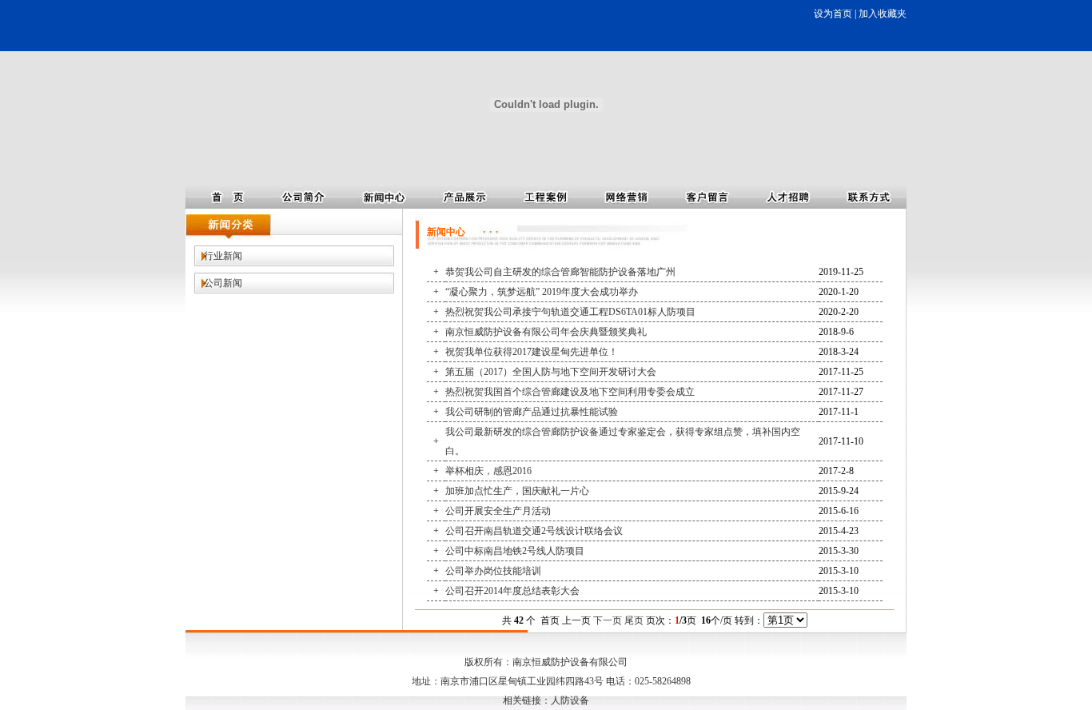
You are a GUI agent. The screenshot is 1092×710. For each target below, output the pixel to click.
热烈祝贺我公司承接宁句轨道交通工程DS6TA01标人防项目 (570, 311)
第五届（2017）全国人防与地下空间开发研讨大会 (550, 371)
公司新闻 (223, 283)
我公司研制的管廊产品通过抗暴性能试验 (531, 411)
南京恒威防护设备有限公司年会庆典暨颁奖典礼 (546, 331)
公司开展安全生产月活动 (498, 511)
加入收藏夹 (883, 13)
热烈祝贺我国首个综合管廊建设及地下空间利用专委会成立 (570, 391)
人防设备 (570, 700)
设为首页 (833, 13)
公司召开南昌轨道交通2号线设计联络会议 (534, 530)
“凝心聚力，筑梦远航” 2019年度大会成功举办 (541, 291)
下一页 (607, 620)
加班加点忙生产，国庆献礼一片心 (517, 491)
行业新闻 (223, 255)
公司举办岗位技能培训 (493, 570)
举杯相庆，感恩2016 (488, 471)
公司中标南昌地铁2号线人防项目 (514, 550)
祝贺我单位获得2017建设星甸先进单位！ (531, 351)
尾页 (634, 620)
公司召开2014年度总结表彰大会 (512, 590)
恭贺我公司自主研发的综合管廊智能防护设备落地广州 (560, 271)
